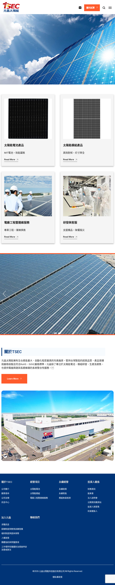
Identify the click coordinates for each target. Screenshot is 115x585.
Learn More (13, 378)
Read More (9, 159)
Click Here (56, 300)
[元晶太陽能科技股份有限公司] (11, 7)
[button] (103, 78)
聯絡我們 (35, 517)
